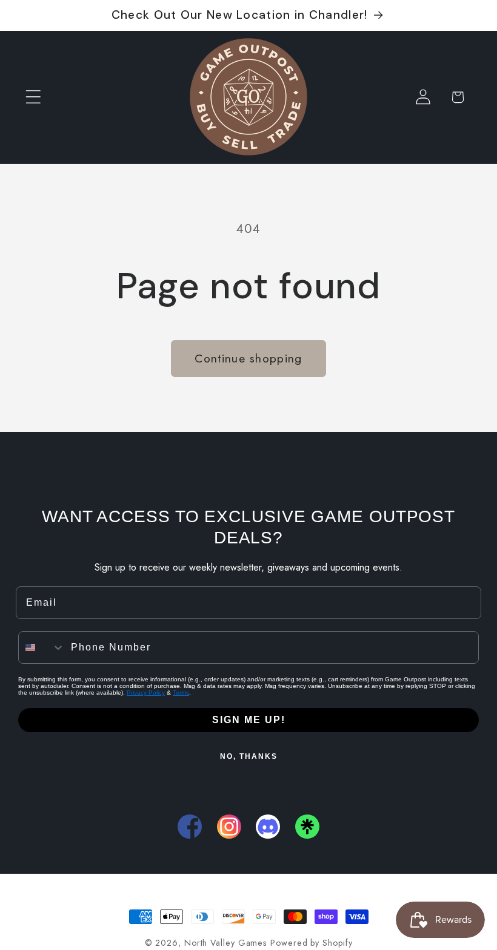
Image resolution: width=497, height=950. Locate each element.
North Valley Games (225, 943)
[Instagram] (229, 826)
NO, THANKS (249, 756)
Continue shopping (248, 358)
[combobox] (42, 647)
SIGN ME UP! (248, 720)
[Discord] (268, 826)
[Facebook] (190, 826)
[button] (33, 97)
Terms (181, 692)
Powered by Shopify (311, 943)
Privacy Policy (146, 692)
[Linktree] (307, 826)
